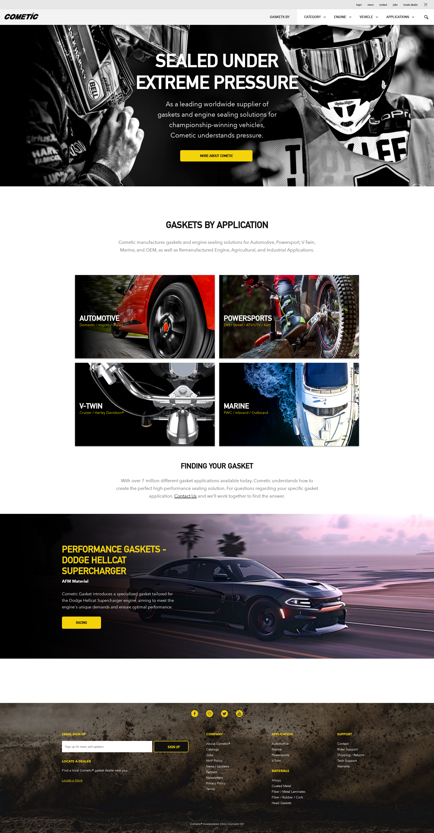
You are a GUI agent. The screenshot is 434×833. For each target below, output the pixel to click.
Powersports (280, 755)
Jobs (395, 4)
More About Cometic (216, 156)
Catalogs (212, 749)
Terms (210, 789)
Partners (211, 772)
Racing (81, 622)
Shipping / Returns (350, 755)
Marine (277, 749)
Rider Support (347, 749)
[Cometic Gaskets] (19, 15)
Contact (383, 4)
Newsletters (214, 778)
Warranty (343, 766)
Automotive (280, 744)
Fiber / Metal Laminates (288, 792)
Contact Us (185, 496)
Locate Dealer (410, 4)
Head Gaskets (281, 803)
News (371, 4)
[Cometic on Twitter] (224, 714)
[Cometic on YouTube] (239, 714)
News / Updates (217, 766)
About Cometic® (218, 744)
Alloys (276, 780)
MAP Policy (214, 761)
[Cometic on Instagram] (209, 714)
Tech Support (347, 761)
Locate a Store (72, 780)
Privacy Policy (216, 783)
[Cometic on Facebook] (194, 714)
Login (359, 4)
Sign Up (174, 747)
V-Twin (276, 761)
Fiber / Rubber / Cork (287, 797)
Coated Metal (281, 786)
